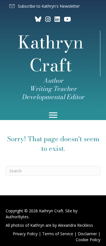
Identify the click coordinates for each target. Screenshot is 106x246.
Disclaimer (87, 233)
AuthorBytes (17, 216)
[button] (44, 6)
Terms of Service (57, 233)
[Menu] (53, 115)
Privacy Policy (25, 233)
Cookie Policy (88, 239)
